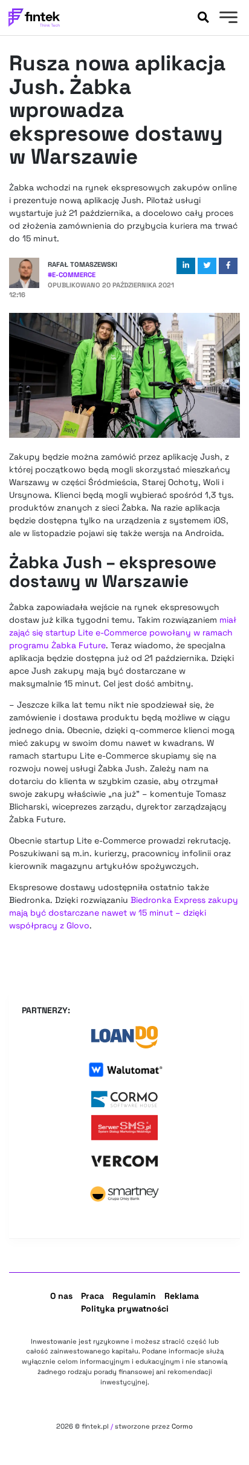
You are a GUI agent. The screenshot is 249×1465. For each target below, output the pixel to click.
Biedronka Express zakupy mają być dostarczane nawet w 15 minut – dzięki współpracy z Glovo (123, 912)
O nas (61, 1295)
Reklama (181, 1295)
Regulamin (134, 1295)
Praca (92, 1295)
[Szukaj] (203, 17)
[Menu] (227, 18)
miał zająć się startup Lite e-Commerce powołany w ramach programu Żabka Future (122, 632)
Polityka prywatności (125, 1308)
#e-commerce (71, 274)
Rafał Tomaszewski (82, 264)
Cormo (182, 1426)
